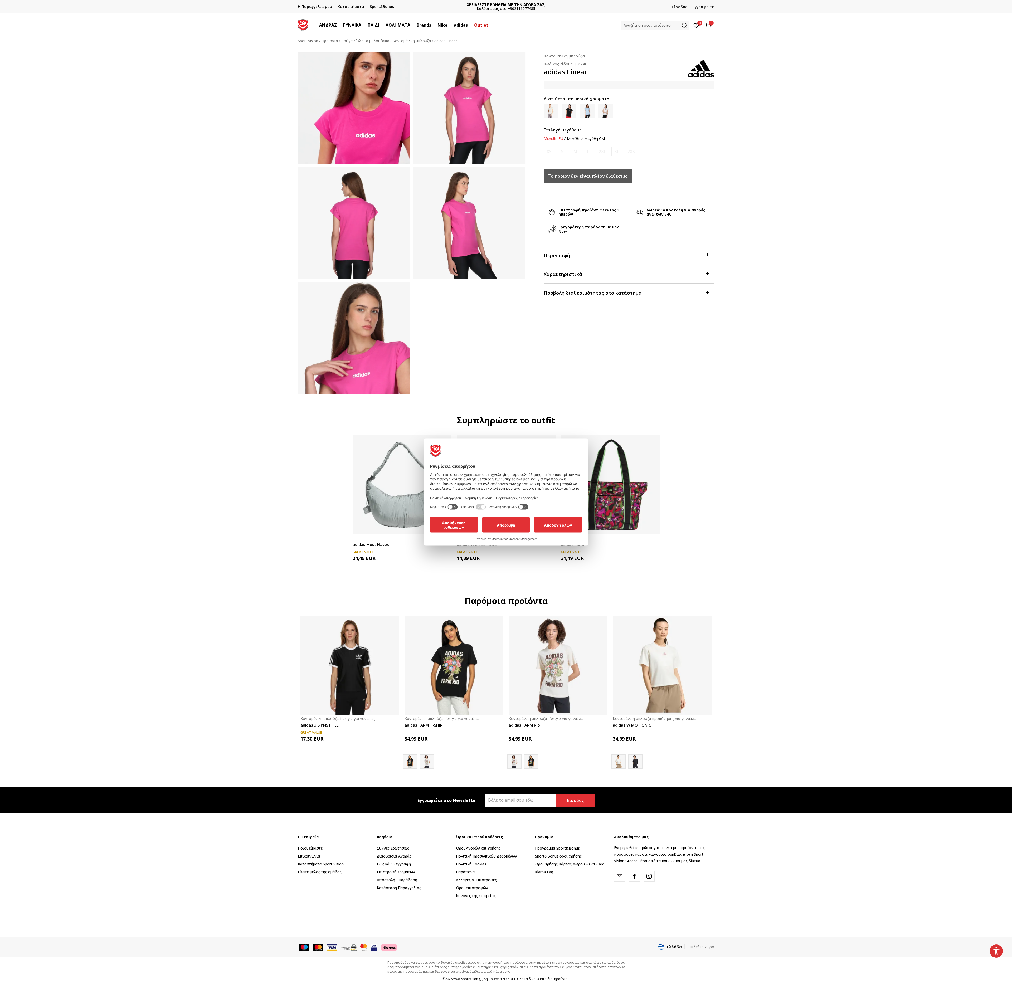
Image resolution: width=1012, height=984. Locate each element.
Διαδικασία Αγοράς (394, 856)
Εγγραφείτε (703, 6)
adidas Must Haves (371, 544)
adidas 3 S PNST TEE (319, 725)
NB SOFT (509, 979)
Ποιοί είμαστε (310, 848)
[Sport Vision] (303, 24)
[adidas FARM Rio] (427, 761)
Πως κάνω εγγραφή (394, 863)
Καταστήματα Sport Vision (321, 863)
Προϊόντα (330, 40)
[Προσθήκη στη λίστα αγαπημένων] (652, 527)
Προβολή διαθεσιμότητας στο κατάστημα (593, 293)
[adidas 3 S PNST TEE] (349, 665)
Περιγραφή (557, 255)
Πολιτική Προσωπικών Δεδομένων (486, 856)
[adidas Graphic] (635, 761)
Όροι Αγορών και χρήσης (478, 848)
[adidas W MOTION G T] (662, 665)
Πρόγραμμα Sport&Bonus (557, 848)
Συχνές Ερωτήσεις (393, 848)
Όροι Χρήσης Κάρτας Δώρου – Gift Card (569, 863)
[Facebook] (634, 876)
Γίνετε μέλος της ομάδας (320, 871)
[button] (339, 25)
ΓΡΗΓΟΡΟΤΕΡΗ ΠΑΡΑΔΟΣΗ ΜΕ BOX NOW (506, 5)
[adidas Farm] (610, 484)
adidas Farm (572, 544)
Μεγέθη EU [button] (553, 139)
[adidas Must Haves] (402, 484)
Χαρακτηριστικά (563, 274)
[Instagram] (649, 876)
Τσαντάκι (360, 538)
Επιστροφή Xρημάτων (396, 871)
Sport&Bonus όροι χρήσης (558, 856)
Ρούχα (347, 40)
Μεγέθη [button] (574, 139)
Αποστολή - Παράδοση (397, 879)
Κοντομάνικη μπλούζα (412, 40)
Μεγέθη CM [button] (594, 139)
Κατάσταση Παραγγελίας (399, 887)
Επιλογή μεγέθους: (563, 130)
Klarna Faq (544, 871)
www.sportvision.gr (467, 979)
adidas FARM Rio (524, 725)
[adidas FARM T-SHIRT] (454, 665)
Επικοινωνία (309, 856)
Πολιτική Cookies (471, 863)
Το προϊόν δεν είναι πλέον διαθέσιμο (588, 176)
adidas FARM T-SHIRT (425, 725)
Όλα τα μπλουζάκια (372, 40)
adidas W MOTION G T (634, 725)
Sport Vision (308, 40)
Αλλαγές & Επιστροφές (476, 879)
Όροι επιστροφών (472, 887)
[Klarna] (389, 947)
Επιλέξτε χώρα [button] (700, 946)
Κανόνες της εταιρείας (476, 895)
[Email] (619, 876)
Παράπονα (465, 871)
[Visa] (374, 947)
